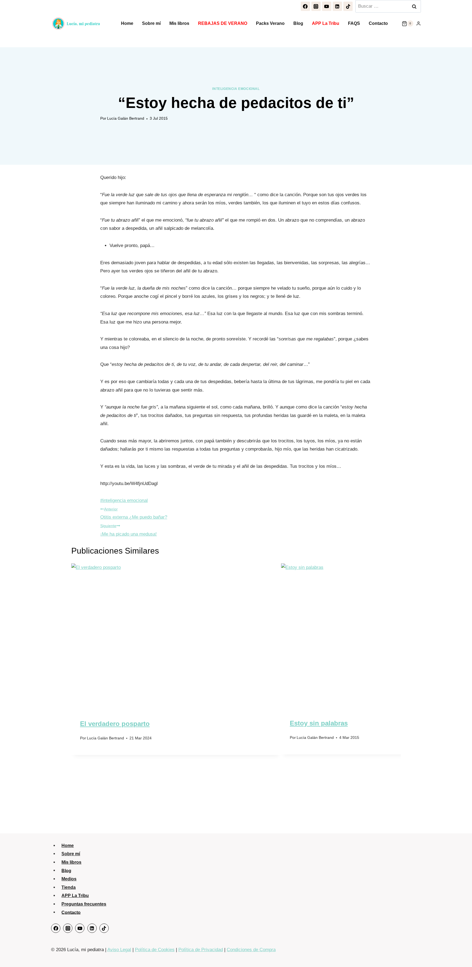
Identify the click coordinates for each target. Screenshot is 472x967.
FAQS (354, 23)
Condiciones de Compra (251, 949)
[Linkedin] (337, 6)
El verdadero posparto (115, 723)
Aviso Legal (119, 949)
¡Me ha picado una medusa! (128, 530)
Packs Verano (270, 23)
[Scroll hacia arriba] (461, 951)
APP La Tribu (325, 23)
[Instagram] (316, 6)
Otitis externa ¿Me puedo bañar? (133, 513)
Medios (68, 879)
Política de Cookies (155, 949)
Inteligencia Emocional (235, 89)
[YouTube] (326, 6)
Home (127, 23)
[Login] (418, 23)
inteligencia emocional (124, 500)
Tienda (68, 887)
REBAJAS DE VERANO (222, 23)
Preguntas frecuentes (83, 904)
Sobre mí (151, 23)
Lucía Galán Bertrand (125, 118)
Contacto (378, 23)
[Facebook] (305, 6)
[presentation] (176, 633)
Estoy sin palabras (319, 723)
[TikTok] (348, 6)
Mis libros (179, 23)
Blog (298, 23)
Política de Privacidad (200, 949)
